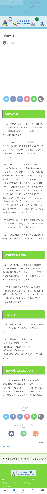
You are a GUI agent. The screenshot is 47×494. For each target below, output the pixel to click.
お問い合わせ (7, 486)
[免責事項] (20, 99)
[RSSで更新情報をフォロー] (36, 434)
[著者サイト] (11, 434)
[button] (42, 311)
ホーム (4, 479)
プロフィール (29, 479)
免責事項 (27, 483)
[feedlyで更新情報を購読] (23, 434)
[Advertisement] (23, 70)
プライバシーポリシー (10, 483)
